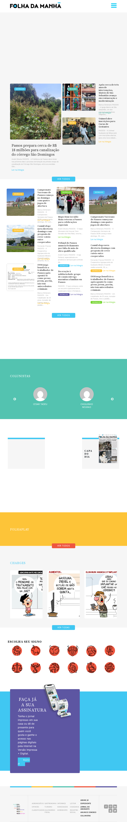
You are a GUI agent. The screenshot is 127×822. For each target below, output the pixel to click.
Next (112, 399)
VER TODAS (63, 627)
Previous (14, 399)
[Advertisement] (63, 43)
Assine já (24, 762)
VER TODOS (63, 179)
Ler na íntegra (18, 170)
